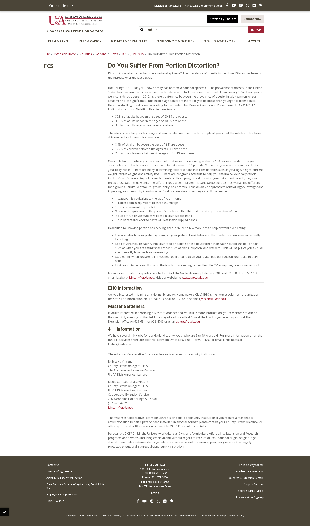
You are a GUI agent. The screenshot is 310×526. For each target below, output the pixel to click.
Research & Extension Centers (246, 477)
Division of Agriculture (167, 5)
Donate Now (252, 19)
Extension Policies (188, 515)
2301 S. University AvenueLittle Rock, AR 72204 (155, 470)
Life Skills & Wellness (217, 41)
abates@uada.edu (188, 321)
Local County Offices (251, 465)
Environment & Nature (174, 41)
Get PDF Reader (145, 515)
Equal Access (92, 515)
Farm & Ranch (58, 41)
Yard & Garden (90, 41)
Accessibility (129, 515)
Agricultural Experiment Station (204, 5)
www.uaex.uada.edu (195, 277)
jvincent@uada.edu (141, 277)
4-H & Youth (252, 41)
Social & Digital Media (251, 490)
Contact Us (52, 465)
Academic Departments (250, 471)
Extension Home (65, 54)
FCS (124, 54)
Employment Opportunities (62, 494)
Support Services (254, 484)
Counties (86, 54)
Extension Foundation (166, 515)
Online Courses (55, 501)
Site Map (221, 515)
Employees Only (236, 515)
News (114, 54)
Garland (101, 54)
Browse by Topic (222, 19)
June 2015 (137, 54)
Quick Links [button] (60, 5)
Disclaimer (106, 515)
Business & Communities (129, 41)
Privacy (117, 515)
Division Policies (207, 515)
